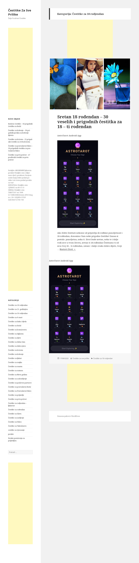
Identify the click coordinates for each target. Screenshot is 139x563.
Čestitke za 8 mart (15, 317)
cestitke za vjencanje (16, 430)
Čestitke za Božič (14, 325)
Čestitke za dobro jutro (17, 346)
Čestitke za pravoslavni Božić (19, 387)
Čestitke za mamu (15, 366)
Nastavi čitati (68, 249)
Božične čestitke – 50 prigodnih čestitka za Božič (20, 125)
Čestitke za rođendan (16, 409)
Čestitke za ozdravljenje (17, 379)
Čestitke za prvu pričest (17, 399)
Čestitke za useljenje (16, 418)
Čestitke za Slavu (14, 414)
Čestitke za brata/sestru (17, 330)
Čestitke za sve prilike (80, 358)
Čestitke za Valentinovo (17, 426)
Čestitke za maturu (15, 370)
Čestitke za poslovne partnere (20, 383)
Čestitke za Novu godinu (17, 374)
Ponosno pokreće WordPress (68, 416)
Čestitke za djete (14, 338)
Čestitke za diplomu (15, 334)
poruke (11, 434)
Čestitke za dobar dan (16, 342)
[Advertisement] (20, 68)
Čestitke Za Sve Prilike (19, 12)
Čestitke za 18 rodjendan (18, 305)
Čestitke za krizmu (15, 350)
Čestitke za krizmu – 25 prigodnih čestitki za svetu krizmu (20, 140)
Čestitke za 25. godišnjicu (18, 309)
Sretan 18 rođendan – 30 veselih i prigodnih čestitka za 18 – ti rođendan (89, 121)
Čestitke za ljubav (15, 358)
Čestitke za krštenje (15, 354)
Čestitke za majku (15, 362)
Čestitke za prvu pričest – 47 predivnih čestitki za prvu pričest (19, 157)
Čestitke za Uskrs (15, 422)
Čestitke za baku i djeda (17, 321)
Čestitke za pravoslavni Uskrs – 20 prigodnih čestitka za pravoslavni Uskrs (20, 148)
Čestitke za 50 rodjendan (18, 313)
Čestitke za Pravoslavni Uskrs (19, 391)
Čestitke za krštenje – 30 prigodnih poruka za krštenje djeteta (19, 132)
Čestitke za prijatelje (16, 395)
